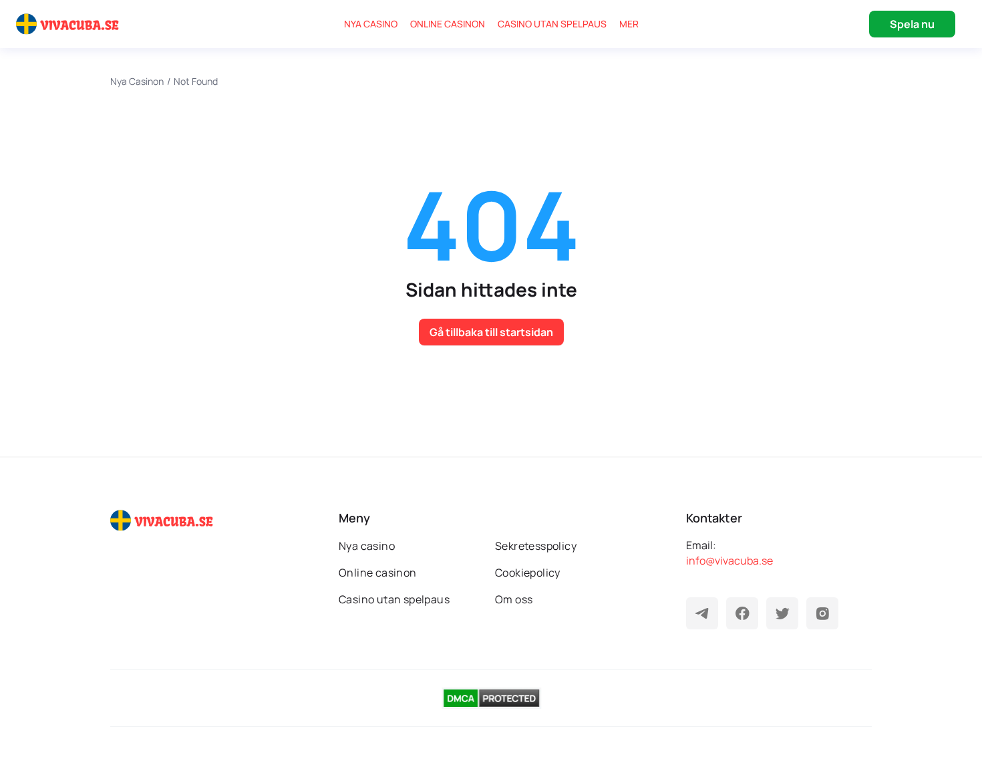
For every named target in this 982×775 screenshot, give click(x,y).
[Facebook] (742, 613)
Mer (629, 23)
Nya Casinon (137, 81)
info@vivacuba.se (729, 560)
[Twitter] (782, 613)
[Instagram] (822, 613)
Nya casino (370, 23)
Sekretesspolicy (536, 545)
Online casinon (447, 23)
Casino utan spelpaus (552, 23)
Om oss (513, 599)
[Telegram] (702, 613)
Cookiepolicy (527, 572)
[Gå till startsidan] (69, 23)
